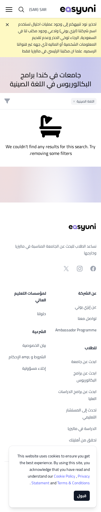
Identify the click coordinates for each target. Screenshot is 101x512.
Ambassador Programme (76, 330)
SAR (38, 9)
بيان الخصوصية (34, 345)
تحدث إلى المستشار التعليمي (81, 413)
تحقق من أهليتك (83, 440)
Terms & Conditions (60, 483)
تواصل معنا (87, 318)
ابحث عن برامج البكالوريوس (85, 376)
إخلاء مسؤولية (34, 368)
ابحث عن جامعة (84, 361)
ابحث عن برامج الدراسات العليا (77, 395)
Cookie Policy (65, 476)
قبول (81, 495)
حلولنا (41, 313)
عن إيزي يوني (86, 307)
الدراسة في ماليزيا (82, 428)
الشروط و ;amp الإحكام (27, 356)
